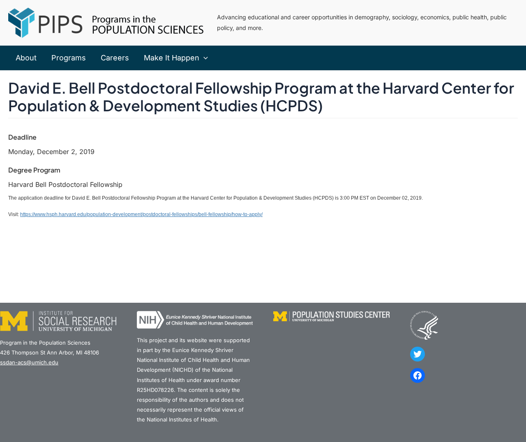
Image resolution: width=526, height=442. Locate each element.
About (26, 57)
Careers (115, 57)
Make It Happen (171, 57)
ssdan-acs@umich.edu (29, 362)
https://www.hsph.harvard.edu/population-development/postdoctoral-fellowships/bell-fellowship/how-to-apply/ (141, 214)
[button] (203, 58)
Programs (68, 57)
